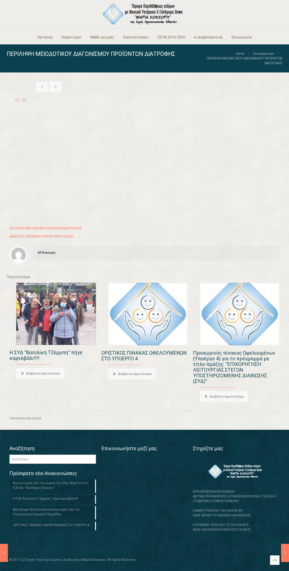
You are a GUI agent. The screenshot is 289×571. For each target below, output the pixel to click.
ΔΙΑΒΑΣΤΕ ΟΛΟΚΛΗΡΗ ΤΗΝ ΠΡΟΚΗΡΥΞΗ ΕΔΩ (41, 236)
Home (240, 53)
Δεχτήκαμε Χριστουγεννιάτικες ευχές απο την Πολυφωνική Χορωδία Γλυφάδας (46, 512)
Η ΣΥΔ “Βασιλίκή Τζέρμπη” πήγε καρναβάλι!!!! (45, 498)
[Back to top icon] (275, 560)
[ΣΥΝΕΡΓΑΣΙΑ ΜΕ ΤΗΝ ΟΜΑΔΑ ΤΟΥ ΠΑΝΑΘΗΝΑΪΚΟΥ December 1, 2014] (4, 553)
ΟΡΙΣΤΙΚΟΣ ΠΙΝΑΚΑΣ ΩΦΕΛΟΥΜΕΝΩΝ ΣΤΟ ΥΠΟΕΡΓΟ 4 (51, 525)
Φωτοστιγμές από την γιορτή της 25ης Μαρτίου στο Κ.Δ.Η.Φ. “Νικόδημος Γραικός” (51, 485)
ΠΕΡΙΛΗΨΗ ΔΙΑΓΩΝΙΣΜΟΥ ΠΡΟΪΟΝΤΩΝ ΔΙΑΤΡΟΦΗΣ (45, 228)
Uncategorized (263, 53)
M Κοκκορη (46, 253)
